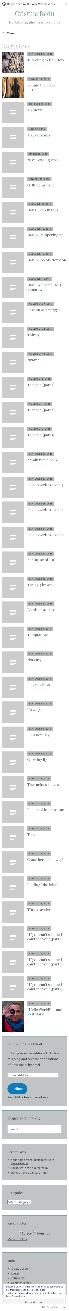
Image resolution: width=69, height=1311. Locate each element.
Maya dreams (38, 134)
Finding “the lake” (42, 884)
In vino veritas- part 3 (45, 484)
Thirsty (33, 334)
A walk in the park (42, 459)
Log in (15, 1273)
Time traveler (39, 909)
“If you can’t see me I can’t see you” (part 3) (45, 936)
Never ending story (43, 159)
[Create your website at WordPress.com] (34, 4)
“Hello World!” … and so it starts (44, 1011)
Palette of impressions (46, 809)
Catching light (39, 759)
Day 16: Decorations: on (46, 259)
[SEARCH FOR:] (34, 1129)
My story (34, 109)
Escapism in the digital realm (29, 1167)
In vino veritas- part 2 (45, 509)
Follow (17, 1089)
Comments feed (21, 1282)
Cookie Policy (18, 1296)
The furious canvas (43, 784)
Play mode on (38, 684)
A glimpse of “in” (41, 559)
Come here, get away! (45, 859)
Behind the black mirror (41, 87)
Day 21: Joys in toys (42, 209)
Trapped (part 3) (40, 384)
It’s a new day (38, 734)
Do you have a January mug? (29, 1172)
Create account (20, 1268)
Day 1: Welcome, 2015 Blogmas (44, 287)
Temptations (37, 634)
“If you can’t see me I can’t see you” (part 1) (44, 986)
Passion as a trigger (44, 309)
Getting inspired (41, 184)
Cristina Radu (34, 13)
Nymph (33, 359)
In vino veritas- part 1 (45, 534)
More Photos (17, 1239)
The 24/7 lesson (39, 584)
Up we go (34, 709)
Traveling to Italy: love (46, 59)
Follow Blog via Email (24, 1044)
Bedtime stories (40, 609)
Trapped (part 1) (40, 434)
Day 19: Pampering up (45, 234)
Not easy (34, 659)
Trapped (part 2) (40, 409)
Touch (32, 834)
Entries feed (18, 1278)
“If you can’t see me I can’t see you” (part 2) (45, 961)
